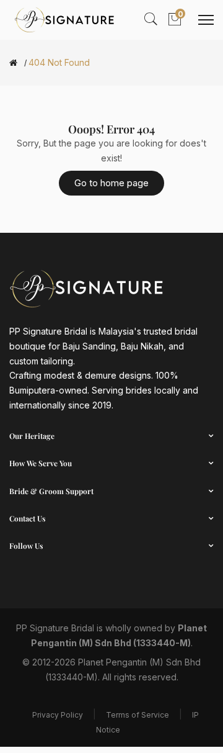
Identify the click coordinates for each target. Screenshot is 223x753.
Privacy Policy (57, 714)
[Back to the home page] (13, 62)
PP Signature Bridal (55, 628)
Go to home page (111, 183)
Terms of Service (137, 714)
